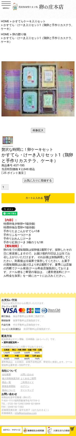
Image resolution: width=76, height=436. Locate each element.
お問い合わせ (27, 374)
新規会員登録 (8, 386)
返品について (8, 390)
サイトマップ (27, 390)
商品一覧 (6, 382)
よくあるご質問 (28, 378)
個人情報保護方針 (11, 378)
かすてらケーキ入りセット (29, 21)
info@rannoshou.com (26, 413)
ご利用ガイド (27, 382)
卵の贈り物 (19, 34)
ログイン (24, 386)
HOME (5, 21)
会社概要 (6, 374)
